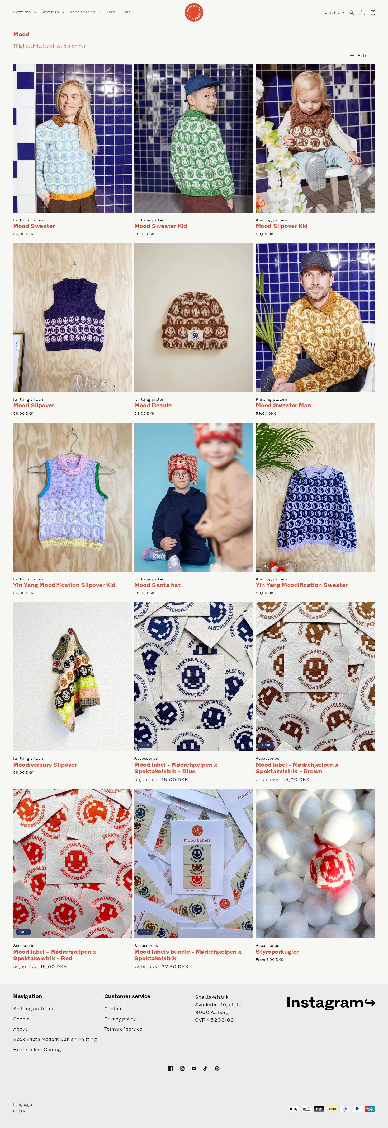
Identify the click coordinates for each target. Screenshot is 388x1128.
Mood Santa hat (157, 585)
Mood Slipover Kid (282, 226)
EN (23, 1110)
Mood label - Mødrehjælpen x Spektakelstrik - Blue (175, 768)
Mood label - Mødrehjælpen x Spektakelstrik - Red (54, 955)
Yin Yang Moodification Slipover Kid (64, 585)
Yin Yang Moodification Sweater (302, 585)
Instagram (325, 1002)
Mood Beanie (153, 405)
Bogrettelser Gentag (37, 1049)
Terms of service (123, 1029)
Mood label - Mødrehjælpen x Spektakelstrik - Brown (297, 768)
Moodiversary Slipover (45, 765)
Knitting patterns (33, 1008)
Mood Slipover (33, 405)
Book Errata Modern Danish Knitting (55, 1039)
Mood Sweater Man (283, 405)
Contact (113, 1008)
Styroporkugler (277, 952)
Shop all (22, 1019)
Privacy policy (120, 1019)
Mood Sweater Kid (160, 226)
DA (15, 1110)
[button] (24, 12)
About (20, 1029)
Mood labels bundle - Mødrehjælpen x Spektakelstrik (188, 955)
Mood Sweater (34, 226)
